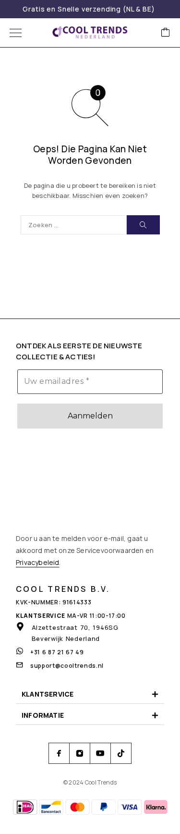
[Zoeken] (143, 224)
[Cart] (165, 32)
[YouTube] (100, 753)
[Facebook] (59, 753)
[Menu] (15, 32)
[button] (90, 694)
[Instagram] (80, 753)
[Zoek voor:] (74, 224)
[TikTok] (121, 753)
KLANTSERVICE (47, 694)
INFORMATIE (43, 715)
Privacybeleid (37, 562)
